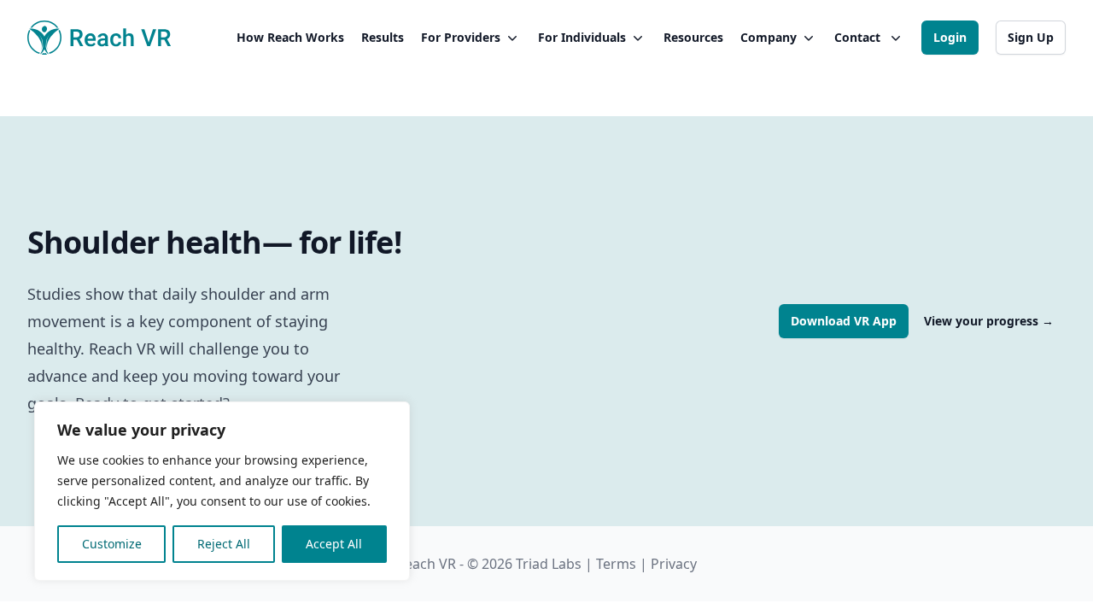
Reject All (223, 544)
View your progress (989, 321)
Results (382, 37)
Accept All (334, 544)
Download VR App (844, 321)
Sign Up (1031, 37)
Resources (693, 37)
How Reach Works (290, 37)
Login (950, 37)
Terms (616, 563)
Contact (857, 37)
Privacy (674, 563)
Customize (112, 544)
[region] (222, 491)
